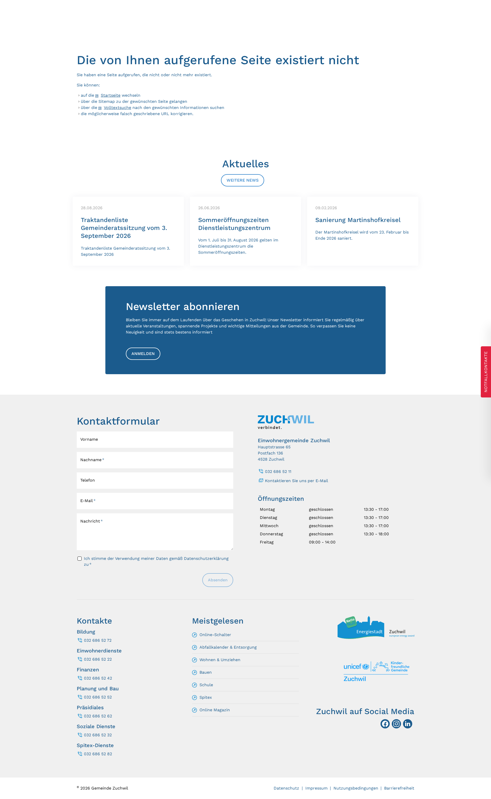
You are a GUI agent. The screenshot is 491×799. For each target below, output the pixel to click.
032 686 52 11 (278, 471)
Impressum (316, 788)
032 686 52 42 (98, 678)
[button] (407, 723)
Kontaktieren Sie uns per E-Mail (296, 480)
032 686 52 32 (98, 735)
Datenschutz (286, 788)
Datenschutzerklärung (206, 558)
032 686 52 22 (98, 659)
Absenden (218, 580)
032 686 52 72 (97, 640)
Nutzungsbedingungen (355, 788)
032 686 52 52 (98, 697)
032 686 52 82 (98, 753)
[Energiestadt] (376, 637)
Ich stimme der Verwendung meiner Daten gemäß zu (156, 561)
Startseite (110, 95)
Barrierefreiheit (399, 788)
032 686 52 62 (98, 716)
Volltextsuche (117, 107)
